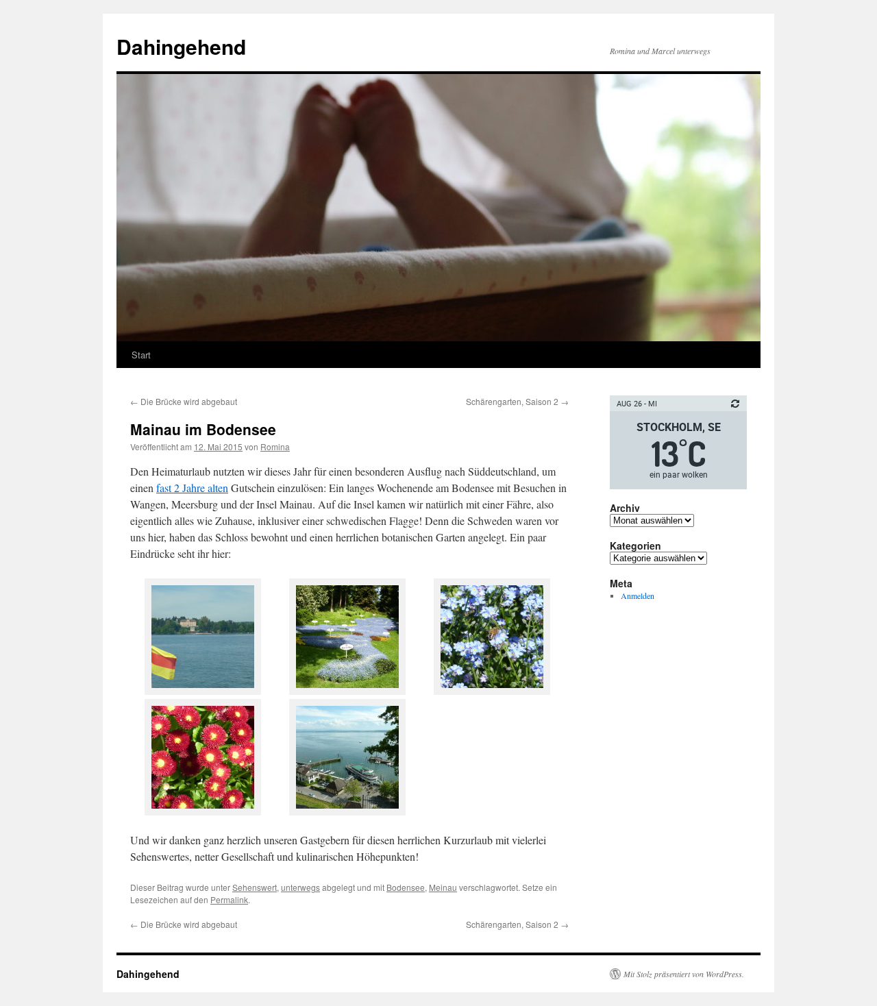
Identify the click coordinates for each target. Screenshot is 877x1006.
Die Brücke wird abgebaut (183, 401)
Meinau (443, 887)
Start (141, 354)
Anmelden (637, 595)
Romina (275, 446)
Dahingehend (181, 46)
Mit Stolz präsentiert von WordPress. (683, 973)
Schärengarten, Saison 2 (517, 401)
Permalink (229, 899)
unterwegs (300, 887)
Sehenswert (254, 887)
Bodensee (405, 887)
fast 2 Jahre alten (192, 487)
